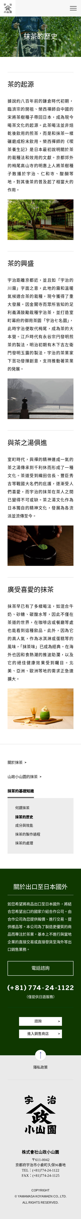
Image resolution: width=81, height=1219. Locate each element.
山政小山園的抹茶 (23, 777)
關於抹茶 (15, 763)
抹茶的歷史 (24, 816)
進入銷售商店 (38, 1034)
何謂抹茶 (22, 808)
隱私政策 (40, 1067)
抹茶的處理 (24, 843)
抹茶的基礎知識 (21, 791)
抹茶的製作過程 (27, 834)
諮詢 (38, 1021)
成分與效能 (24, 826)
